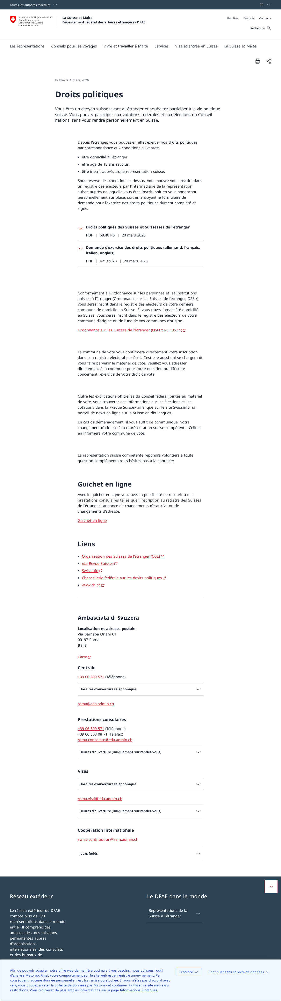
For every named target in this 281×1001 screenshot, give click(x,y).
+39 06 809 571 (91, 676)
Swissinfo (90, 570)
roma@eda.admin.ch (96, 703)
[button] (27, 46)
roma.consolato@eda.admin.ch (105, 739)
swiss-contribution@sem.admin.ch (108, 839)
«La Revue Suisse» (98, 563)
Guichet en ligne (92, 520)
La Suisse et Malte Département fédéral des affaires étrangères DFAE (103, 19)
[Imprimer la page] (257, 61)
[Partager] (268, 61)
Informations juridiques (138, 990)
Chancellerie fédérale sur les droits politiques (122, 577)
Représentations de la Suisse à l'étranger (168, 913)
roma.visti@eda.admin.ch (100, 798)
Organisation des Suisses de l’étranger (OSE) (121, 556)
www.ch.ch (91, 584)
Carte (82, 656)
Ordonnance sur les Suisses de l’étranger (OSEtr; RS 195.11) (130, 330)
